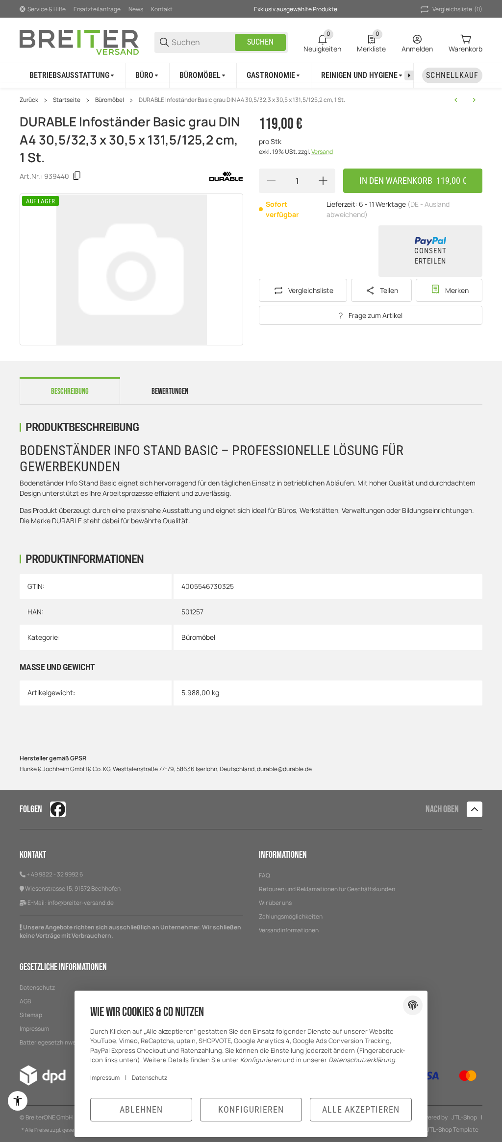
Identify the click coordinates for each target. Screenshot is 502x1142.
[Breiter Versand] (79, 41)
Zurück (29, 100)
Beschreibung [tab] (70, 391)
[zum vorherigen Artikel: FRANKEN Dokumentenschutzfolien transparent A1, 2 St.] (456, 100)
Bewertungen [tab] (169, 391)
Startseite (66, 100)
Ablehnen (141, 1109)
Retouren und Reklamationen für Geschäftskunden (327, 889)
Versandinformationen (289, 930)
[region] (251, 75)
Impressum (105, 1077)
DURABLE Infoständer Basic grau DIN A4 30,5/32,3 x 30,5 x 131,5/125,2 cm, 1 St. (242, 100)
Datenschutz (37, 987)
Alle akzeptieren (361, 1109)
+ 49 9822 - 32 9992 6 (54, 874)
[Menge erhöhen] (323, 181)
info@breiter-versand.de (81, 903)
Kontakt (162, 9)
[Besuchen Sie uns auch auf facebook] (58, 809)
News (135, 9)
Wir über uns (275, 903)
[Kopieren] (77, 176)
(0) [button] (457, 9)
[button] (474, 809)
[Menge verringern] (271, 181)
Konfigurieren (251, 1109)
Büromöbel (109, 100)
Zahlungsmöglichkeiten (291, 916)
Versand (322, 151)
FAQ (264, 875)
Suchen (260, 42)
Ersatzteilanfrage (97, 9)
